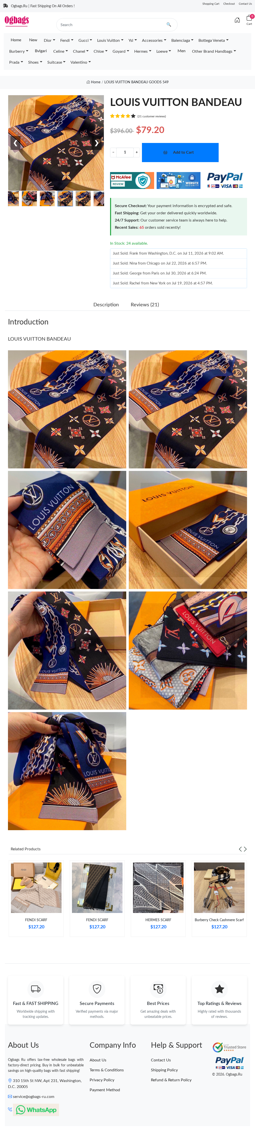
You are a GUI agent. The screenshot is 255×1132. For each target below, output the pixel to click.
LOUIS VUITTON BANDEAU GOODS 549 (136, 82)
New (33, 40)
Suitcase (54, 62)
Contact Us (245, 3)
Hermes (141, 51)
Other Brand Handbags (212, 51)
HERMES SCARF (158, 920)
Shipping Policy (164, 1070)
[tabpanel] (36, 900)
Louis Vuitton (108, 41)
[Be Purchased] (15, 1114)
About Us (98, 1060)
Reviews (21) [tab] (145, 304)
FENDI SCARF (36, 920)
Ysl (130, 41)
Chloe (99, 51)
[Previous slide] (240, 849)
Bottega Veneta (211, 41)
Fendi (65, 41)
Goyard (119, 51)
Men (182, 51)
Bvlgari (41, 51)
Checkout (229, 3)
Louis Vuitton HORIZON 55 (50, 1114)
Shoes (33, 62)
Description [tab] (106, 304)
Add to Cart (183, 152)
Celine (58, 51)
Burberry (17, 51)
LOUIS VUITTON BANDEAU (39, 339)
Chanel (79, 51)
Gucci (83, 41)
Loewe (162, 51)
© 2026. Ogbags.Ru (227, 1074)
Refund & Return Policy (171, 1080)
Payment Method (105, 1090)
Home (16, 40)
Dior (48, 41)
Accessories (152, 41)
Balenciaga (180, 41)
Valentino (78, 62)
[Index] (237, 20)
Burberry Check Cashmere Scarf (219, 920)
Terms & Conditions (107, 1070)
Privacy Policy (102, 1080)
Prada (14, 62)
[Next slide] (245, 849)
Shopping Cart (210, 3)
